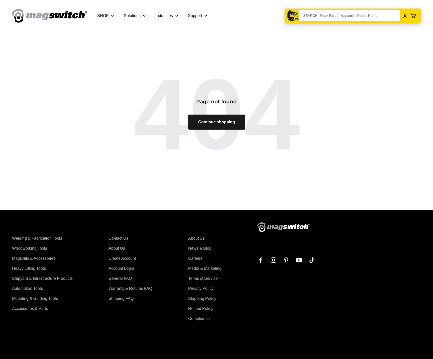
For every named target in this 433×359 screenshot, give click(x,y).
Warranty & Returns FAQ (130, 288)
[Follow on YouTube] (299, 260)
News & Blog (199, 248)
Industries (164, 16)
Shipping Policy (202, 298)
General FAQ (120, 278)
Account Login (121, 268)
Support (195, 16)
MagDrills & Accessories (33, 258)
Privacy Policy (200, 288)
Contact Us (118, 238)
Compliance (199, 318)
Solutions (132, 16)
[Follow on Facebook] (260, 260)
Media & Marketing (205, 268)
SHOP (103, 16)
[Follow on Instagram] (273, 260)
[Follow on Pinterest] (286, 260)
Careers (195, 258)
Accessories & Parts (30, 308)
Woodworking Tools (29, 248)
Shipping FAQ (121, 298)
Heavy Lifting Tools (29, 268)
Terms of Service (203, 278)
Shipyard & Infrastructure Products (42, 278)
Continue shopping (216, 122)
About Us (117, 248)
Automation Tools (27, 288)
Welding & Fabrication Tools (37, 238)
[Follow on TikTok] (311, 260)
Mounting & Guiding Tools (35, 298)
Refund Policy (200, 308)
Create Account (122, 258)
